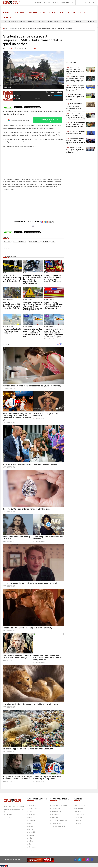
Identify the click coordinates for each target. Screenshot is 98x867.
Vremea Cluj (66, 21)
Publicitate (47, 2)
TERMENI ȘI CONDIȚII (59, 820)
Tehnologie (32, 805)
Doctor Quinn (79, 814)
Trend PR (78, 811)
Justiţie (31, 829)
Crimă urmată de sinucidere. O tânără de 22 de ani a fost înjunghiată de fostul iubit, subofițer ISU (12, 278)
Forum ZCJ (32, 832)
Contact (56, 2)
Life (30, 844)
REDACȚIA (55, 814)
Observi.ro (78, 817)
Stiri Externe (33, 847)
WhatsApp (65, 2)
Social (30, 817)
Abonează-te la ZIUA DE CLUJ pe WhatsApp (49, 120)
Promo (31, 853)
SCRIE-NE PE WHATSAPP (60, 805)
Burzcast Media (56, 863)
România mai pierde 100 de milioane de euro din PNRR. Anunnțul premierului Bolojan (75, 133)
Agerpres (78, 823)
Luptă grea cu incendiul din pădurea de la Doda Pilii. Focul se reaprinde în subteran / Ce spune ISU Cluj (32, 333)
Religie (31, 841)
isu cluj (53, 241)
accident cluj (7, 241)
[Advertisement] (33, 162)
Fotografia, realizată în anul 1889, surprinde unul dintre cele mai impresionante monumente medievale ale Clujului (75, 107)
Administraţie (32, 12)
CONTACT (55, 817)
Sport (62, 12)
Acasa (6, 28)
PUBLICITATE (56, 808)
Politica (31, 811)
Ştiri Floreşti (78, 21)
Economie (53, 12)
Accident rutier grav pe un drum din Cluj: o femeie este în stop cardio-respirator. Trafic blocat (53, 278)
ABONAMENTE (57, 811)
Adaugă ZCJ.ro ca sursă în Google (20, 120)
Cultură (31, 838)
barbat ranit (45, 241)
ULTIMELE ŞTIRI (18, 12)
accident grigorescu (34, 241)
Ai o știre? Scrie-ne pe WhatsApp (15, 21)
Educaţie (31, 835)
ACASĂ (6, 12)
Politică (43, 12)
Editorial (31, 850)
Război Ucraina (53, 21)
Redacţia (38, 2)
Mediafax (78, 820)
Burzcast (47, 863)
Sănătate (81, 12)
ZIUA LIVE (32, 21)
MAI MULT (6, 17)
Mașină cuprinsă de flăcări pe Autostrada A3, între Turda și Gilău (12, 331)
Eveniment (71, 12)
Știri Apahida (90, 21)
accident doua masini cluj (19, 241)
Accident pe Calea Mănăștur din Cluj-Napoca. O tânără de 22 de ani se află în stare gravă (53, 305)
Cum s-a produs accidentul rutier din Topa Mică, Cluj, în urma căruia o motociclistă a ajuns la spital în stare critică (32, 279)
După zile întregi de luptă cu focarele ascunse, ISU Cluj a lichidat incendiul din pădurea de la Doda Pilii (12, 305)
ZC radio (42, 21)
